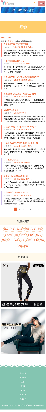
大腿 (22, 96)
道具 (25, 146)
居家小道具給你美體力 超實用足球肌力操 (21, 143)
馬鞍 (22, 47)
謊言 (10, 240)
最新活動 (23, 373)
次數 (18, 96)
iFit (7, 3)
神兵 (32, 47)
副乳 (15, 47)
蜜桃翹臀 (8, 234)
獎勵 (40, 229)
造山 (15, 129)
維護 (25, 96)
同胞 (12, 229)
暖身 (18, 162)
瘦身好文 (23, 377)
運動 (28, 162)
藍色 (6, 229)
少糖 (20, 245)
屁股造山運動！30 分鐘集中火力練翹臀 (20, 126)
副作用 (30, 234)
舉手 (32, 80)
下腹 (30, 179)
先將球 (30, 146)
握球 (15, 146)
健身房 (23, 386)
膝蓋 (18, 80)
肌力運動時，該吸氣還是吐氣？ (17, 192)
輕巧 (29, 47)
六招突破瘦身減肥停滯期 (14, 60)
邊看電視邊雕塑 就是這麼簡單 (16, 44)
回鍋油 (38, 234)
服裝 (15, 162)
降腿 (15, 179)
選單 (40, 3)
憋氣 (15, 195)
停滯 (23, 63)
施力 (29, 195)
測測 (32, 63)
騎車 (23, 234)
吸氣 (18, 195)
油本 (17, 240)
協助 (32, 162)
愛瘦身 (3, 37)
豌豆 (26, 245)
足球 (18, 146)
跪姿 (29, 129)
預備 (18, 129)
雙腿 (27, 179)
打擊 (18, 47)
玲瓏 (27, 229)
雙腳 (29, 96)
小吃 (23, 240)
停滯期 (19, 63)
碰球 (22, 146)
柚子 (17, 234)
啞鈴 (8, 37)
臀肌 (15, 80)
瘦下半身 (23, 113)
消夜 (42, 240)
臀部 (32, 129)
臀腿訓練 (16, 113)
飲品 (36, 240)
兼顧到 (28, 63)
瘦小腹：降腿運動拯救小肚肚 (16, 176)
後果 (33, 229)
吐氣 (22, 195)
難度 (18, 179)
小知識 (23, 390)
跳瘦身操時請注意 (11, 159)
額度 (4, 240)
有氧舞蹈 (24, 162)
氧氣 (25, 195)
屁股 (25, 80)
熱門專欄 (23, 394)
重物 (22, 80)
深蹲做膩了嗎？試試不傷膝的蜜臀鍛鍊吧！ (22, 77)
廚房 (23, 382)
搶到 (29, 240)
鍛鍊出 (23, 179)
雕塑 (25, 47)
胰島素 (20, 229)
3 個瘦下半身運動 (11, 110)
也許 (15, 63)
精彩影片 (23, 399)
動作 (29, 80)
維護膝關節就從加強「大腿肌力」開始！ (21, 93)
